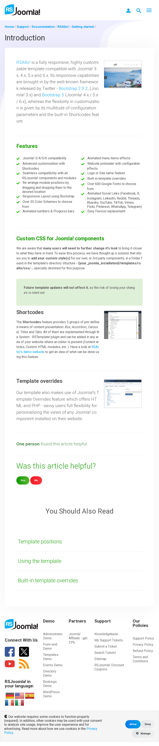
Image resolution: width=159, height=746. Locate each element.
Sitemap (100, 659)
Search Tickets (105, 653)
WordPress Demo (51, 694)
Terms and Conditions (140, 659)
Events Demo (53, 665)
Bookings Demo (50, 684)
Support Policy (143, 638)
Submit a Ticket (105, 646)
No (36, 480)
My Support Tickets (108, 640)
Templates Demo (50, 657)
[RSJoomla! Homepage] (22, 10)
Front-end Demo (50, 646)
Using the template (39, 561)
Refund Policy (143, 651)
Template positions (40, 541)
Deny (148, 724)
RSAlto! (23, 62)
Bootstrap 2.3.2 (73, 88)
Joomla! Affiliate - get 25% (78, 638)
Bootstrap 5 (53, 94)
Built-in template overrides (48, 580)
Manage (145, 733)
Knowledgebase (106, 634)
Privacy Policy (143, 645)
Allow (132, 724)
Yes (22, 480)
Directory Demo (49, 673)
